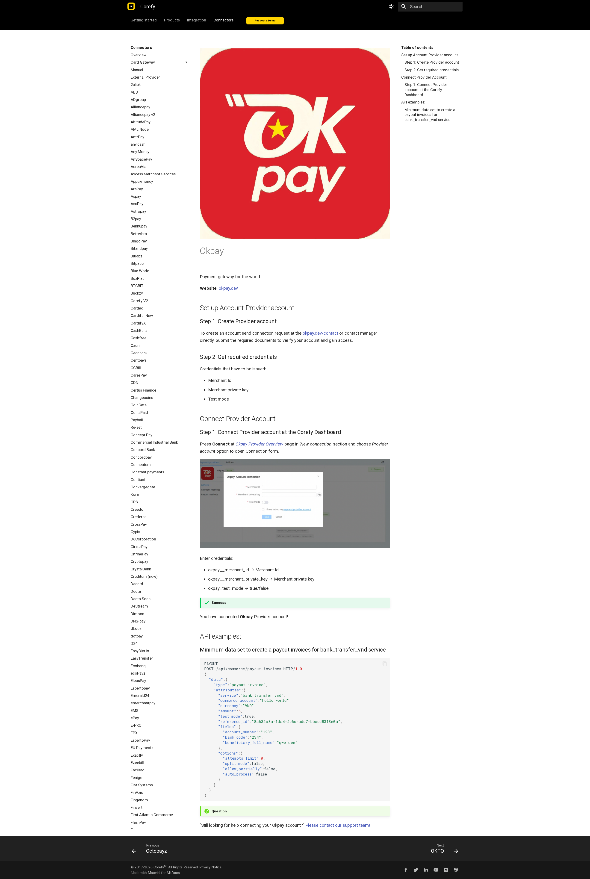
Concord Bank (143, 449)
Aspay (136, 196)
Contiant (138, 479)
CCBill (136, 368)
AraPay (137, 189)
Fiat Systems (142, 785)
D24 (134, 643)
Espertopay (140, 688)
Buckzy (137, 293)
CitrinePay (139, 554)
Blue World (140, 270)
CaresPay (139, 375)
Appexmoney (142, 181)
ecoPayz (138, 673)
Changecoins (142, 397)
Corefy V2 (139, 300)
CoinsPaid (139, 412)
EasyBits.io (140, 651)
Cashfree (138, 338)
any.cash (138, 144)
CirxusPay (139, 546)
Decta (136, 591)
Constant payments (147, 472)
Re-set (136, 427)
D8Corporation (143, 539)
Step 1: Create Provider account (431, 62)
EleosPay (138, 680)
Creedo (137, 509)
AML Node (140, 129)
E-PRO (136, 725)
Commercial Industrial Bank (154, 442)
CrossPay (139, 524)
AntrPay (137, 137)
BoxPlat (137, 278)
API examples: (413, 102)
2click (136, 84)
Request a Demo (264, 20)
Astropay (138, 211)
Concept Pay (141, 435)
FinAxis (137, 792)
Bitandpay (139, 248)
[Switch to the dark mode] (391, 6)
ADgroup (138, 99)
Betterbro (139, 233)
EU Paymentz (142, 747)
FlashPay (138, 822)
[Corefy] (131, 7)
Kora (135, 494)
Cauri (135, 345)
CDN (134, 382)
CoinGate (139, 405)
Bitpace (137, 263)
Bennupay (139, 226)
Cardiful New (142, 315)
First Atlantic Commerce (152, 814)
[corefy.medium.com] (446, 870)
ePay (135, 718)
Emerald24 (140, 695)
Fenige (136, 777)
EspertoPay (140, 740)
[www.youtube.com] (435, 870)
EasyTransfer (142, 658)
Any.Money (140, 151)
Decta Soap (140, 598)
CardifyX (138, 323)
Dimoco (137, 613)
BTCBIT (137, 285)
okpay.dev (228, 288)
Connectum (141, 464)
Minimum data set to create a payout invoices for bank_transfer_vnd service (429, 114)
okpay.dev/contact (320, 333)
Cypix (135, 531)
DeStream (139, 606)
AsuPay (137, 203)
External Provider (145, 77)
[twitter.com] (416, 870)
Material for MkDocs (164, 873)
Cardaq (137, 308)
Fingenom (139, 800)
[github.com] (455, 870)
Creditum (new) (144, 576)
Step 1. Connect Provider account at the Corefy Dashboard (425, 89)
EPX (134, 733)
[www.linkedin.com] (426, 870)
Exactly (137, 755)
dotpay (137, 636)
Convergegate (143, 487)
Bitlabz (136, 256)
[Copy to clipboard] (384, 664)
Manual (137, 70)
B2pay (136, 218)
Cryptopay (139, 561)
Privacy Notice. (210, 867)
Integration (196, 20)
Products (172, 20)
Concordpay (141, 457)
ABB (134, 92)
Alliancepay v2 (143, 114)
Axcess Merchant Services (153, 174)
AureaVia (138, 166)
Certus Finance (143, 390)
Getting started (144, 20)
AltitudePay (140, 122)
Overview (139, 55)
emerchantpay (143, 703)
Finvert (136, 807)
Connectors (223, 20)
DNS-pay (138, 621)
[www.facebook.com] (405, 870)
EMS (134, 710)
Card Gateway (143, 62)
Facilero (138, 770)
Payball (137, 420)
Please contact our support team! (337, 825)
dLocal (136, 628)
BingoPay (139, 241)
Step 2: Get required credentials (431, 70)
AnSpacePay (141, 159)
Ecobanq (138, 666)
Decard (137, 583)
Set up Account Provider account (429, 55)
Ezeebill (137, 762)
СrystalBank (141, 569)
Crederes (138, 516)
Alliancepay (140, 107)
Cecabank (139, 353)
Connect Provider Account (424, 77)
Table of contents (417, 47)
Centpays (139, 360)
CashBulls (139, 330)
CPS (134, 502)
